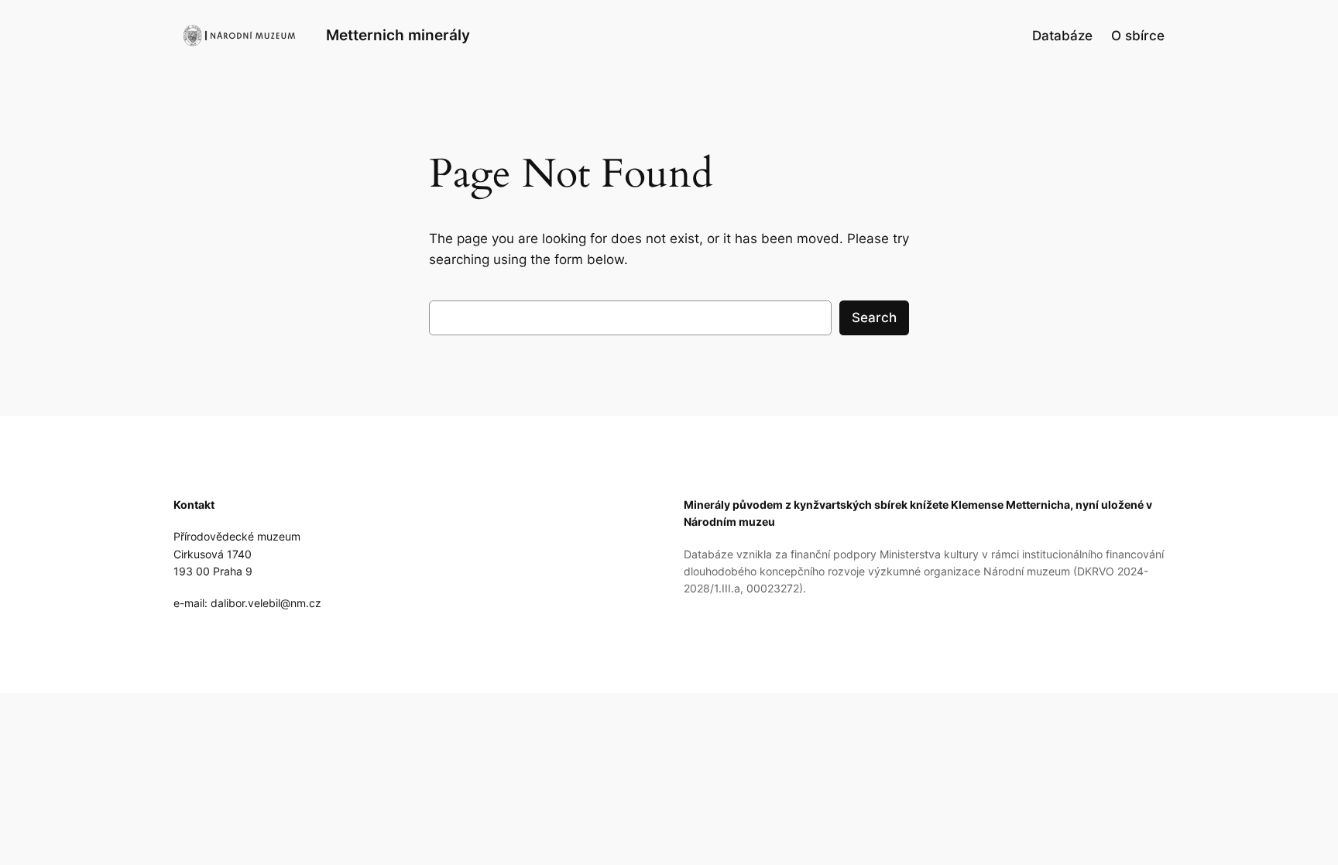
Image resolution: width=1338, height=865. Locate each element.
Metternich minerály (398, 35)
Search (874, 317)
